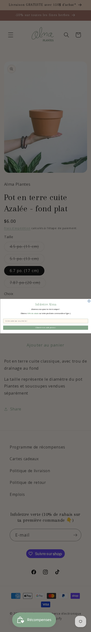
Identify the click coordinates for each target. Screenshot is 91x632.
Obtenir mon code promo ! (45, 327)
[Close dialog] (89, 301)
